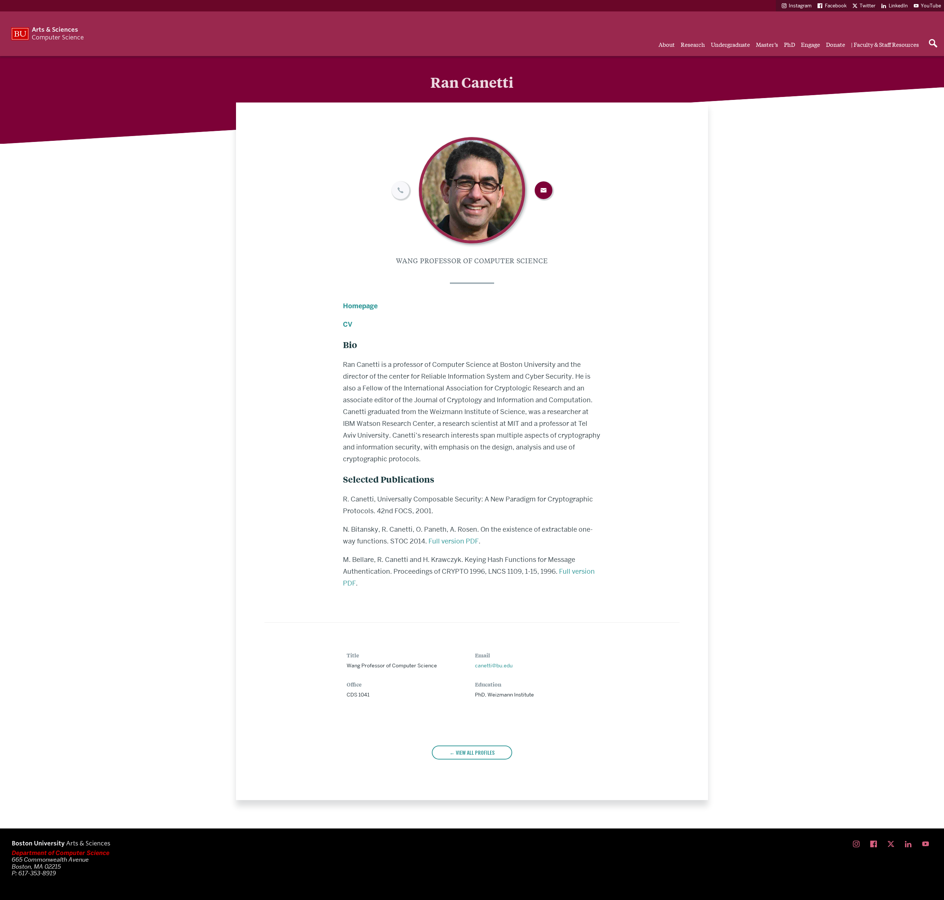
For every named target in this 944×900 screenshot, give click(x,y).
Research (693, 44)
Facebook (836, 5)
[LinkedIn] (910, 844)
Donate (835, 44)
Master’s (767, 44)
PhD (789, 44)
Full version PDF (453, 541)
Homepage (360, 306)
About (667, 44)
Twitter (867, 5)
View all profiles (475, 752)
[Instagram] (858, 844)
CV (348, 324)
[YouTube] (927, 844)
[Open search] (933, 44)
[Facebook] (875, 844)
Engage (810, 44)
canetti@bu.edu (494, 665)
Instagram (800, 5)
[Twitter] (893, 844)
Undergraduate (730, 44)
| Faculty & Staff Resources (885, 44)
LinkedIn (898, 5)
